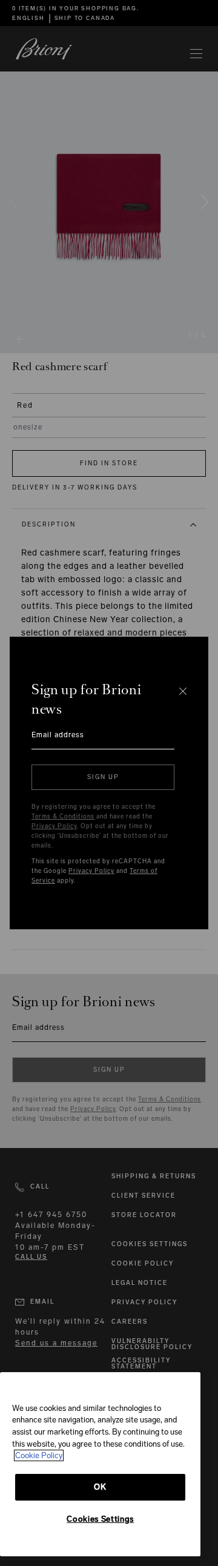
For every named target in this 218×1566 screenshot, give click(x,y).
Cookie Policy (38, 1455)
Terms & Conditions (62, 816)
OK (100, 1486)
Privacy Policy (54, 826)
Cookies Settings (100, 1519)
